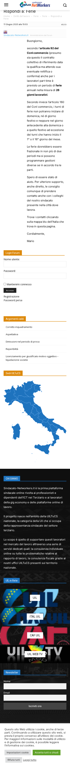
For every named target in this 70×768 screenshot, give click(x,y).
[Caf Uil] (35, 635)
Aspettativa (12, 334)
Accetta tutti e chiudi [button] (46, 752)
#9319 (63, 24)
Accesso (10, 290)
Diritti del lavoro (21, 16)
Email (7, 692)
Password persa (13, 300)
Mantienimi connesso (19, 284)
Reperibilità (12, 349)
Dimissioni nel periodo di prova (22, 341)
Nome (7, 681)
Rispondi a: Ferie (20, 11)
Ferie (36, 16)
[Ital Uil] (35, 617)
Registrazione (11, 296)
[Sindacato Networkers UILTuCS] (35, 4)
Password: (10, 271)
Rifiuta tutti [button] (14, 759)
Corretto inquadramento (19, 327)
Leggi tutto (29, 760)
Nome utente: (12, 259)
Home (7, 16)
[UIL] (35, 598)
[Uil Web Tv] (35, 654)
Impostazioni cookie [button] (18, 752)
